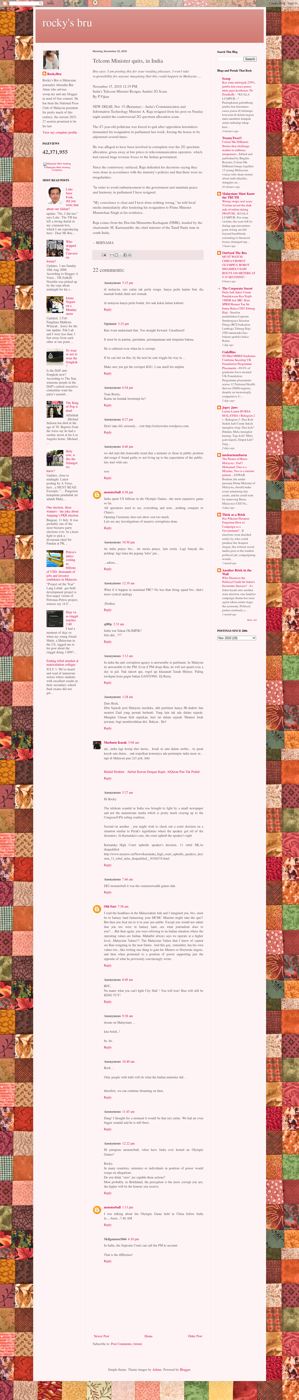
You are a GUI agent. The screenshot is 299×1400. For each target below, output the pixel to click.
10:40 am (128, 1061)
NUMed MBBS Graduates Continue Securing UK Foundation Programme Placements (239, 362)
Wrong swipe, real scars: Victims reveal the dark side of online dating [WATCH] (237, 207)
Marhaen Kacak (115, 742)
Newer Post (101, 1336)
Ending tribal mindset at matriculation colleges (62, 662)
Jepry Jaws (230, 407)
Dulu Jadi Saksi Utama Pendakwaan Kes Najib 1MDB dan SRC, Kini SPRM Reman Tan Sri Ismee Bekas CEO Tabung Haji (238, 302)
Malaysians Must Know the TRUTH (238, 195)
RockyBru (54, 74)
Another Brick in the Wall (237, 572)
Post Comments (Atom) (126, 1344)
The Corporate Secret (237, 288)
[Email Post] (103, 255)
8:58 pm (127, 492)
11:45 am (128, 1111)
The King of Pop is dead (72, 406)
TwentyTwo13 (232, 137)
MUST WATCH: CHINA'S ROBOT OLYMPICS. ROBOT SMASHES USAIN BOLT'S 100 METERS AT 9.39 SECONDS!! (238, 267)
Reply (108, 309)
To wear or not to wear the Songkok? (72, 358)
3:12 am (127, 656)
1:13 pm (127, 1207)
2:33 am (118, 624)
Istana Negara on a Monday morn (71, 306)
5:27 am (127, 792)
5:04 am (133, 742)
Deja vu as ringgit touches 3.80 (72, 618)
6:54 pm (127, 387)
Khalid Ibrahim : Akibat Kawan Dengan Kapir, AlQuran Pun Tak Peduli (152, 771)
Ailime (156, 1369)
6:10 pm (133, 1239)
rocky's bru (67, 22)
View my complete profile (60, 132)
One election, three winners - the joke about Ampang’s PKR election (62, 511)
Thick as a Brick (233, 514)
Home (149, 1336)
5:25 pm (123, 323)
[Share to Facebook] (125, 255)
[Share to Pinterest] (129, 255)
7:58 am (123, 906)
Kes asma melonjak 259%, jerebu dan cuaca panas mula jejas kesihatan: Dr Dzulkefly (239, 88)
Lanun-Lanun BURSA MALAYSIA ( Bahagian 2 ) (238, 415)
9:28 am (127, 1016)
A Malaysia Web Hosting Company (57, 168)
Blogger (185, 1369)
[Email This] (112, 255)
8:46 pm (127, 446)
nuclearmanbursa (234, 454)
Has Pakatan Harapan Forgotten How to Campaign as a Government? (235, 524)
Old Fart (110, 906)
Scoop (226, 78)
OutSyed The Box (234, 252)
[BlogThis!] (116, 255)
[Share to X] (120, 255)
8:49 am (127, 979)
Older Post (195, 1336)
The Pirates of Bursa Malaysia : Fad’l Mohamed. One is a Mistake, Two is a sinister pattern (238, 467)
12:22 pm (128, 1143)
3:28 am (127, 697)
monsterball (112, 492)
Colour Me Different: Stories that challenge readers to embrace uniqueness (235, 148)
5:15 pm (127, 282)
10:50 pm (128, 542)
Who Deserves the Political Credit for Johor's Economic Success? (238, 582)
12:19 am (128, 583)
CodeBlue (229, 351)
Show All (252, 620)
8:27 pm (127, 419)
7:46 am (127, 879)
